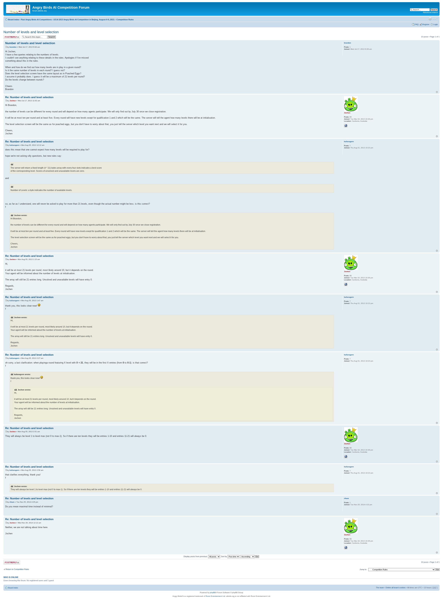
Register (426, 24)
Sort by (224, 556)
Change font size (435, 18)
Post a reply (8, 36)
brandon (13, 47)
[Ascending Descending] (249, 556)
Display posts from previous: (196, 556)
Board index (13, 20)
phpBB (212, 592)
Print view (430, 18)
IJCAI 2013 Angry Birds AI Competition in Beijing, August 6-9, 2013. (84, 20)
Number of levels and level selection (31, 32)
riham (12, 502)
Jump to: (363, 569)
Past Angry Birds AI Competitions (36, 20)
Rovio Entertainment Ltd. (216, 596)
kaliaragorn (14, 145)
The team (380, 588)
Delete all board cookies (396, 588)
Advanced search (430, 12)
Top (437, 92)
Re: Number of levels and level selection (29, 97)
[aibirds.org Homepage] (18, 8)
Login (435, 24)
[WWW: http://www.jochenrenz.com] (345, 125)
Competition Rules (125, 20)
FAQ (417, 24)
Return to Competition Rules (17, 569)
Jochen (13, 101)
